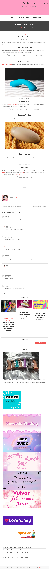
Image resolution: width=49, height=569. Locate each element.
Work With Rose (21, 17)
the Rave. (22, 172)
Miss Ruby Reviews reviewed (7, 64)
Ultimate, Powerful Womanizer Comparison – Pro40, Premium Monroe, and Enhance (18, 557)
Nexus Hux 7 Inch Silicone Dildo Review (39, 206)
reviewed (4, 172)
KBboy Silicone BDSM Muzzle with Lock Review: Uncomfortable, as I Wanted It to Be (18, 549)
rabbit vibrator (6, 316)
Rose (11, 195)
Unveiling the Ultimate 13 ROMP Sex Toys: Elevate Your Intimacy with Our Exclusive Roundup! (8, 326)
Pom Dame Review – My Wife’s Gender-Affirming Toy (12, 206)
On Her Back (29, 3)
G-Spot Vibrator (11, 313)
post (19, 50)
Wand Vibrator (8, 320)
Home (8, 17)
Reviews (27, 17)
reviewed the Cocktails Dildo (13, 104)
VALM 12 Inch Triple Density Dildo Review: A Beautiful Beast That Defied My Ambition (18, 547)
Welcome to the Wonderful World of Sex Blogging (40, 315)
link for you (18, 174)
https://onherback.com (17, 197)
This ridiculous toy (5, 118)
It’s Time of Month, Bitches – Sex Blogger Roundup (24, 314)
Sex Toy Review (6, 318)
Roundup (24, 34)
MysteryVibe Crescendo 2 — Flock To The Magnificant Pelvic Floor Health (16, 552)
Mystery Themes (40, 567)
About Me (12, 17)
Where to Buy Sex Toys (36, 17)
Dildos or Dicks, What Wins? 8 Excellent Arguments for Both (14, 554)
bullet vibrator (4, 313)
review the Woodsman (19, 157)
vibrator (11, 318)
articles (38, 311)
